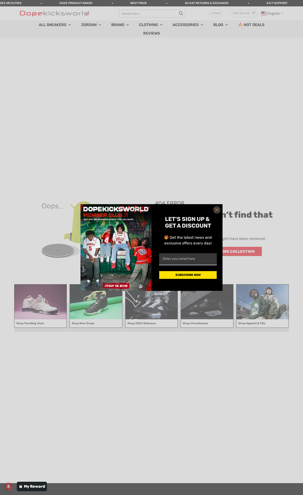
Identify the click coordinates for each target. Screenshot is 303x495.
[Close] (217, 210)
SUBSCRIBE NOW (188, 275)
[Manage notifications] (8, 486)
